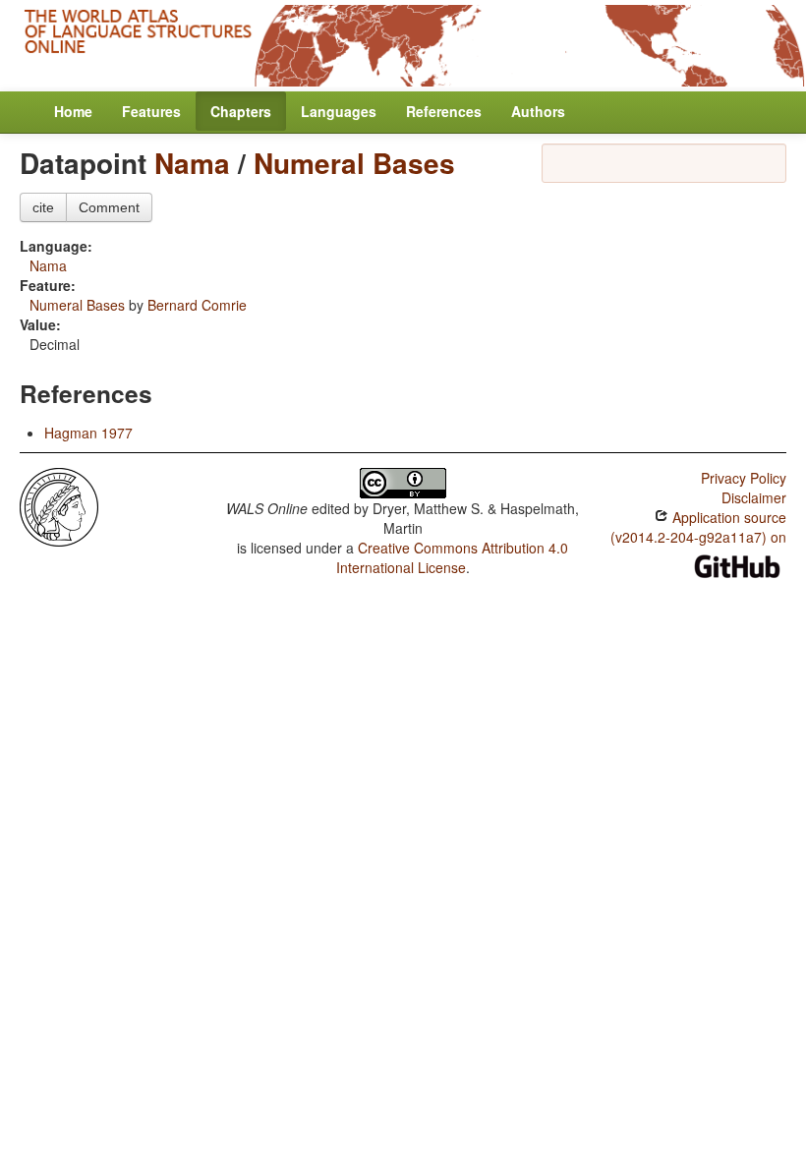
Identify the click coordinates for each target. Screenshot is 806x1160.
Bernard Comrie (197, 305)
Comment (109, 207)
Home (73, 111)
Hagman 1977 (88, 432)
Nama (192, 163)
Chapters (240, 111)
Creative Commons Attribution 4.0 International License (452, 557)
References (444, 111)
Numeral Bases (354, 163)
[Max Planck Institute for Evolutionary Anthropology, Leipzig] (59, 505)
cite (43, 207)
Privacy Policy (743, 478)
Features (151, 111)
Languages (338, 111)
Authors (538, 111)
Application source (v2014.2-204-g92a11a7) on (698, 527)
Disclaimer (753, 497)
